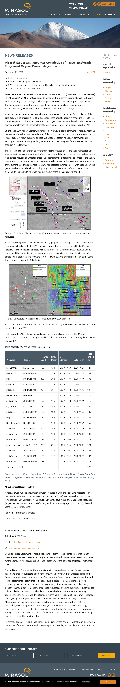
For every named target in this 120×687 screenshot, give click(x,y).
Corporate (53, 14)
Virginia (108, 87)
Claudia (108, 91)
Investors (85, 14)
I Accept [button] (108, 682)
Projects (69, 14)
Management (111, 167)
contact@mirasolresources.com (25, 542)
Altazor (108, 116)
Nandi (107, 137)
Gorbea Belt (110, 123)
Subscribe (108, 4)
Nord (107, 94)
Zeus (107, 148)
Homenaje (109, 127)
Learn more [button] (85, 682)
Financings (110, 163)
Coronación (110, 120)
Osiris (107, 141)
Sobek (108, 72)
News (98, 14)
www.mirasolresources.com (26, 548)
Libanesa (109, 134)
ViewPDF (91, 72)
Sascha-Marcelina (107, 100)
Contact (110, 14)
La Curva (109, 130)
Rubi (107, 144)
